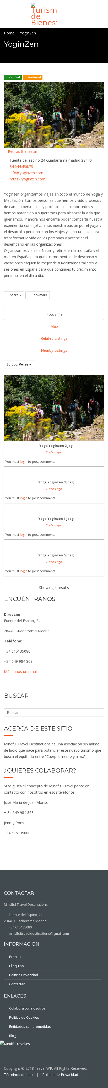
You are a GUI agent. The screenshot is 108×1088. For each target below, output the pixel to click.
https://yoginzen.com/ (28, 179)
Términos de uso (18, 1074)
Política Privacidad (23, 974)
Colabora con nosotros (27, 1008)
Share (14, 295)
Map (54, 326)
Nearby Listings (54, 350)
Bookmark (39, 295)
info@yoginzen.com (26, 172)
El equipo (16, 965)
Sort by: (18, 364)
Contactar (17, 984)
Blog (12, 1035)
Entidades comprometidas (30, 1026)
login (23, 461)
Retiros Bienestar (22, 151)
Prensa (15, 956)
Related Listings (54, 338)
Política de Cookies (24, 1017)
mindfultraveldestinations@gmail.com (38, 933)
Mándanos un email (20, 671)
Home (9, 33)
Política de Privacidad (60, 1074)
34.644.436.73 (21, 166)
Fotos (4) (54, 314)
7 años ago (54, 452)
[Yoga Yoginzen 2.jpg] (54, 407)
